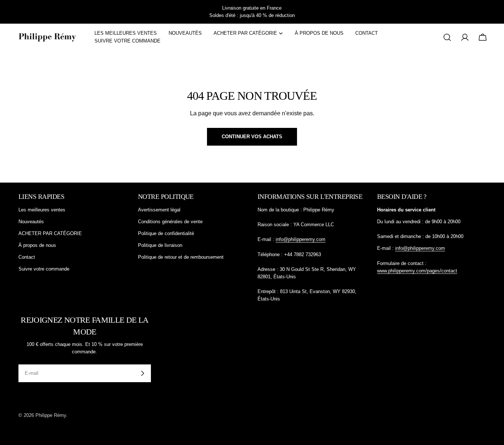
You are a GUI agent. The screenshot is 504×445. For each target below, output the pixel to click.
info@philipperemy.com (300, 239)
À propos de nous (37, 245)
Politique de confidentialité (166, 233)
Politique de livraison (160, 245)
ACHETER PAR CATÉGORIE (50, 233)
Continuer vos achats (252, 136)
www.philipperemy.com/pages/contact (417, 271)
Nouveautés (31, 221)
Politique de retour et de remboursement (181, 257)
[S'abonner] (142, 373)
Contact (26, 257)
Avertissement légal (159, 210)
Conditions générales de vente (170, 221)
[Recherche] (447, 37)
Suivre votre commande (43, 269)
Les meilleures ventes (41, 210)
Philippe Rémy (50, 415)
